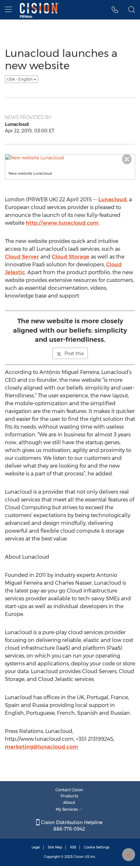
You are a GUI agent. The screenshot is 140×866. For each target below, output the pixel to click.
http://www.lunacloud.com (62, 223)
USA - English (20, 79)
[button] (115, 10)
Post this (74, 353)
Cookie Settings (96, 847)
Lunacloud (112, 199)
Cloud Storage (71, 257)
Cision (79, 857)
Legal (36, 847)
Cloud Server (22, 257)
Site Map (55, 847)
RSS (73, 847)
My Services (67, 809)
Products (69, 795)
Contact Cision (69, 789)
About (69, 802)
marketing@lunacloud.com (41, 747)
